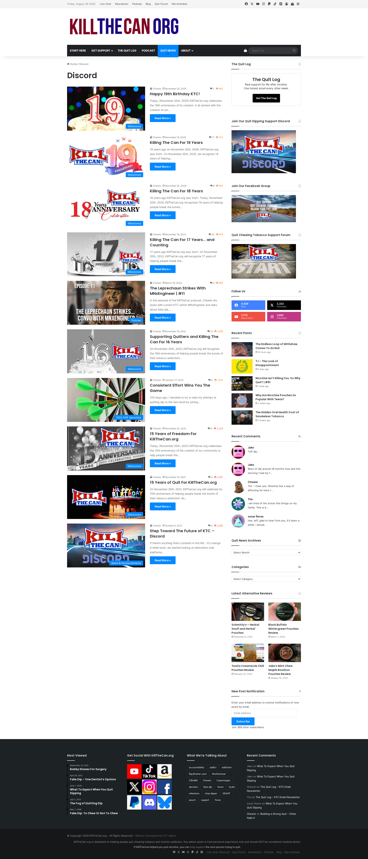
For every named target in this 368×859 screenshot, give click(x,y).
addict (213, 767)
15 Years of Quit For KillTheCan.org (183, 482)
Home (73, 64)
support (205, 799)
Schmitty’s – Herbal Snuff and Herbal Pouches (245, 629)
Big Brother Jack (198, 773)
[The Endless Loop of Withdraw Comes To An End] (242, 349)
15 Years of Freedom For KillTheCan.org (173, 436)
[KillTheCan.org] (124, 26)
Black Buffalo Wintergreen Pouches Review (283, 629)
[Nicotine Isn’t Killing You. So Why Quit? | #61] (242, 383)
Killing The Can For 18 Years (176, 191)
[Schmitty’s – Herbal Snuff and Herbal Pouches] (248, 611)
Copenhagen (223, 780)
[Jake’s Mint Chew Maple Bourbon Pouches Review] (284, 653)
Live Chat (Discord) (218, 852)
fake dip (207, 786)
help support (197, 846)
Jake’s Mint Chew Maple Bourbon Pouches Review (280, 670)
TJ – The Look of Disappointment (267, 363)
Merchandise (179, 3)
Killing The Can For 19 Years (176, 142)
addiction (227, 767)
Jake (251, 447)
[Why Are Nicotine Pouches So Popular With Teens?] (242, 400)
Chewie (157, 88)
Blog (148, 3)
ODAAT (226, 793)
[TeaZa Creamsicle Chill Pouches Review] (248, 653)
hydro (232, 786)
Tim (250, 499)
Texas (217, 799)
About (186, 50)
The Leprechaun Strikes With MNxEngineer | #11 (178, 290)
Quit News (168, 50)
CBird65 (193, 780)
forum (220, 786)
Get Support (100, 50)
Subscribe (243, 721)
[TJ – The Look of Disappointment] (242, 366)
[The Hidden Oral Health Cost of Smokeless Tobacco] (242, 417)
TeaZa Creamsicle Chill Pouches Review (248, 668)
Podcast (137, 3)
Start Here (78, 50)
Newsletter (121, 3)
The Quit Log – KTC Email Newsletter (278, 797)
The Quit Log (127, 50)
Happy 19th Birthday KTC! (175, 94)
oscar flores (256, 516)
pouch (192, 799)
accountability (196, 767)
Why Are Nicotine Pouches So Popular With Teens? (275, 397)
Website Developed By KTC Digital (155, 835)
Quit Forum (161, 3)
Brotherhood (218, 773)
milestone (194, 793)
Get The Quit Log (266, 98)
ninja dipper (211, 793)
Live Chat (105, 3)
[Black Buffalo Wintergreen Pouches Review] (284, 611)
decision (193, 786)
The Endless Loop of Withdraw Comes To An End (276, 346)
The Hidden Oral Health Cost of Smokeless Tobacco (277, 414)
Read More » (163, 118)
